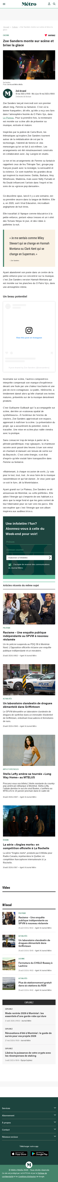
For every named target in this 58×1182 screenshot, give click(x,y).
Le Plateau (8, 118)
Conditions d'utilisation (27, 1176)
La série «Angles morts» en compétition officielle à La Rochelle (26, 846)
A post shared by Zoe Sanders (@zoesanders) (29, 367)
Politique (6, 628)
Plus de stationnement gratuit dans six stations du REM (35, 984)
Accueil (6, 27)
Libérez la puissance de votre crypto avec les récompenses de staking (28, 1054)
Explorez (29, 1002)
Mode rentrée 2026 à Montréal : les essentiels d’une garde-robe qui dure (25, 1014)
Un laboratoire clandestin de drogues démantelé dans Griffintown (27, 705)
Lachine (21, 958)
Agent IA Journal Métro (28, 655)
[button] (3, 4)
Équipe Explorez (26, 1060)
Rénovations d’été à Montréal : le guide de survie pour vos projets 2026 (28, 1034)
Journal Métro (26, 1020)
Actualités (7, 698)
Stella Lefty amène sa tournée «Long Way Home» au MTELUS (27, 775)
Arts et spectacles (11, 769)
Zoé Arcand (21, 91)
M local (7, 904)
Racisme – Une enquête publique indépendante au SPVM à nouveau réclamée (25, 635)
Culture (15, 27)
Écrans (6, 840)
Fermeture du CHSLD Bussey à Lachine (35, 964)
